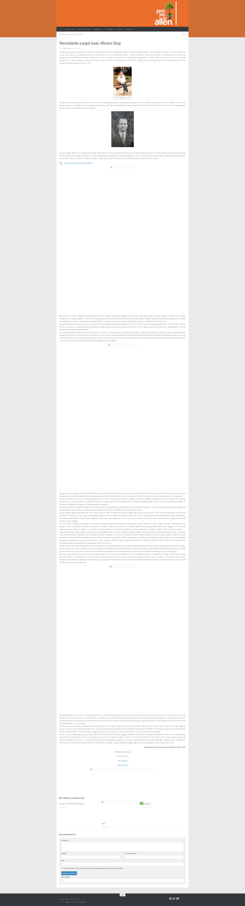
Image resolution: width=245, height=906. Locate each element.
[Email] (181, 899)
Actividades (109, 29)
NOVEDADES (78, 34)
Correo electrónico (131, 853)
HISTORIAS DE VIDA (66, 34)
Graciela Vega (66, 48)
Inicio (60, 29)
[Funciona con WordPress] (67, 902)
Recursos (130, 29)
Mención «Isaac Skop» (122, 751)
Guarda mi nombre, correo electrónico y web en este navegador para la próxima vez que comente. (93, 868)
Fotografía (146, 804)
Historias (120, 29)
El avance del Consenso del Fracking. (71, 804)
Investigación (97, 29)
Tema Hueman (82, 902)
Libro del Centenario (84, 29)
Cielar (103, 823)
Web (62, 861)
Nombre (64, 853)
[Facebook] (170, 898)
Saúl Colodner (122, 760)
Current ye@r (66, 877)
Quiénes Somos (70, 29)
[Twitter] (174, 898)
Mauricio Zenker (122, 765)
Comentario (65, 840)
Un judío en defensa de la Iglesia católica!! (78, 163)
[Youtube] (177, 898)
